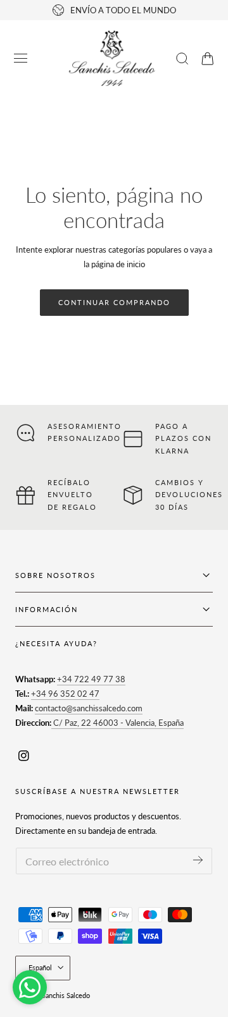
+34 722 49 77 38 (91, 679)
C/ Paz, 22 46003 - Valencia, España (117, 723)
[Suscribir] (198, 860)
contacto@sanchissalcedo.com (88, 708)
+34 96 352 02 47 (65, 694)
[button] (21, 58)
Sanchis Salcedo (66, 995)
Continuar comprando (114, 302)
